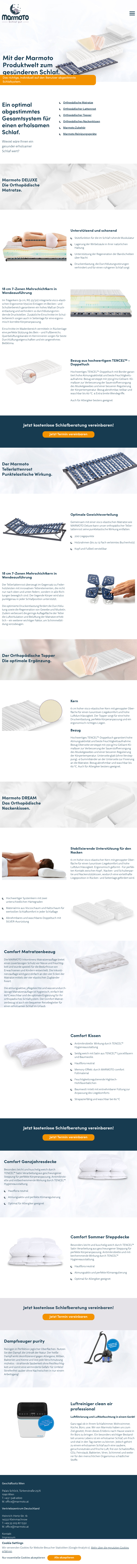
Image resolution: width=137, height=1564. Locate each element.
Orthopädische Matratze (78, 103)
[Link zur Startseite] (15, 13)
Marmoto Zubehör (74, 128)
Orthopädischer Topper (77, 115)
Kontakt (6, 1534)
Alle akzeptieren (64, 1557)
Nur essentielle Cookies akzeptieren (23, 1558)
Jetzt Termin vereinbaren (68, 434)
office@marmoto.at (17, 1501)
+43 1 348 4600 (13, 1498)
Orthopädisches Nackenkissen (81, 121)
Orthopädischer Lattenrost (79, 109)
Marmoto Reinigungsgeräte (80, 134)
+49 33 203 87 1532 (15, 1523)
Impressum (8, 1537)
